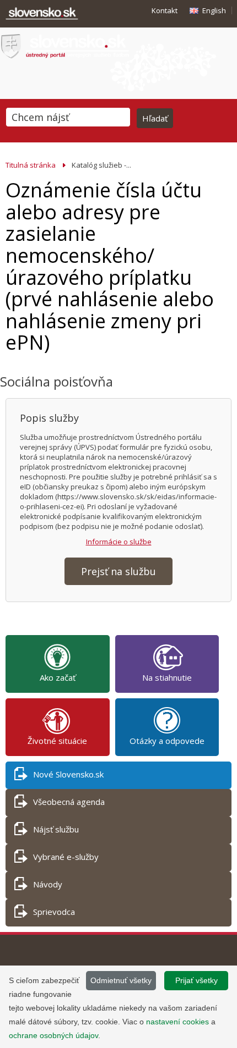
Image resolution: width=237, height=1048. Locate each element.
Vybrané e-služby (66, 856)
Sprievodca (54, 911)
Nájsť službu (56, 829)
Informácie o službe (119, 542)
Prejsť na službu (118, 571)
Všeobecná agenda (69, 801)
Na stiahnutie (167, 677)
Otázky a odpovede (167, 740)
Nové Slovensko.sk (68, 774)
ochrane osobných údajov (53, 1035)
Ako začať (58, 677)
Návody (47, 884)
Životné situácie (57, 740)
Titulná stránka (31, 165)
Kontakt (164, 10)
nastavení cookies (177, 1021)
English (214, 10)
